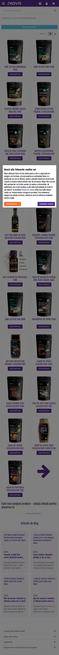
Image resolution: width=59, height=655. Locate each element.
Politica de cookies (28, 189)
